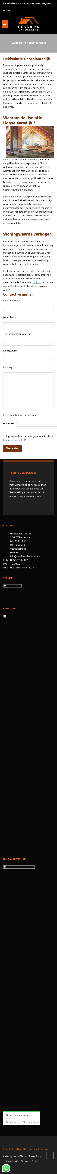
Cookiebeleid (12, 1161)
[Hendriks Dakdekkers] (28, 24)
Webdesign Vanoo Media (14, 1156)
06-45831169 (19, 3)
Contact (35, 1161)
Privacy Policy (35, 1156)
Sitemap (24, 1161)
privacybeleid (18, 440)
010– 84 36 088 (33, 3)
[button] (4, 1169)
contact (37, 282)
